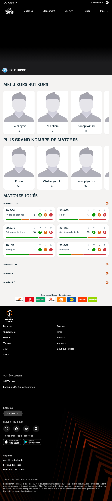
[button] (103, 10)
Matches (7, 326)
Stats (6, 354)
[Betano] (82, 299)
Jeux (5, 349)
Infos (59, 332)
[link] (28, 10)
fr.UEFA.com (9, 381)
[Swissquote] (50, 299)
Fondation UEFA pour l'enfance (19, 387)
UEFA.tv (7, 337)
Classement (9, 332)
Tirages (7, 343)
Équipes (61, 326)
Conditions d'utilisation (13, 460)
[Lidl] (71, 299)
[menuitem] (30, 10)
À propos (62, 343)
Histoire (61, 337)
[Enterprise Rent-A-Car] (40, 299)
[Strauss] (29, 299)
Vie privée (7, 456)
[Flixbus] (92, 299)
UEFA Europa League (9, 11)
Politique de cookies (12, 465)
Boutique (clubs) (65, 349)
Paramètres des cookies (14, 469)
